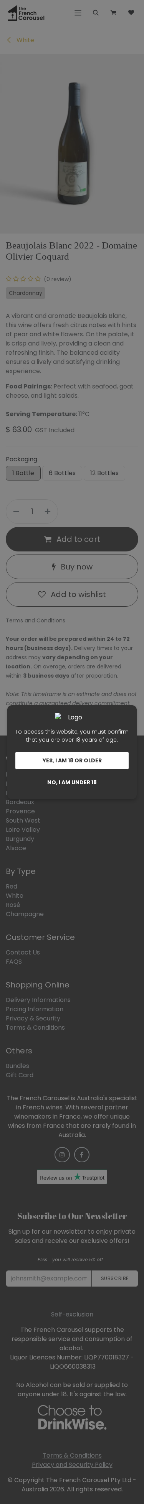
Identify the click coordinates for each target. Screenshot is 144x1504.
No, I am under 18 (72, 782)
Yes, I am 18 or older (72, 760)
